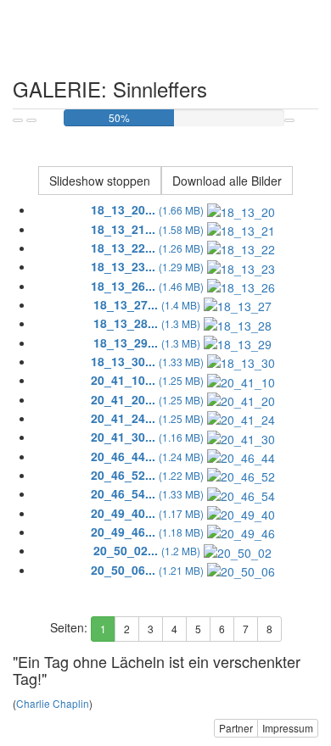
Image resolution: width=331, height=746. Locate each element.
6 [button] (222, 628)
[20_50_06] (241, 569)
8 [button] (269, 628)
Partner (236, 728)
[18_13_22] (241, 247)
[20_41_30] (241, 436)
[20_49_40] (241, 512)
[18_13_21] (241, 228)
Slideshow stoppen (99, 180)
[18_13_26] (241, 285)
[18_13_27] (238, 304)
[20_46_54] (241, 493)
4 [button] (174, 628)
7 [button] (246, 628)
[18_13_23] (241, 266)
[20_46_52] (241, 474)
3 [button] (151, 628)
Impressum (287, 728)
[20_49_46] (241, 531)
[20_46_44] (241, 456)
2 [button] (127, 628)
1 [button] (103, 628)
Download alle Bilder (227, 180)
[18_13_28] (238, 323)
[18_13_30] (241, 361)
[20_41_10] (241, 379)
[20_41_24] (241, 417)
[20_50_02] (238, 550)
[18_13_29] (238, 342)
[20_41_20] (241, 399)
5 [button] (198, 628)
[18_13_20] (241, 209)
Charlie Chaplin (52, 703)
